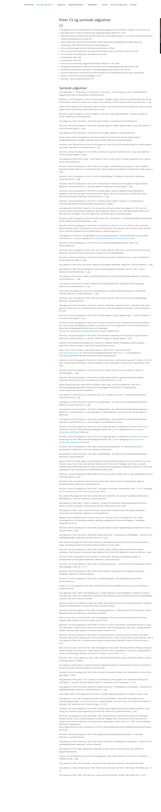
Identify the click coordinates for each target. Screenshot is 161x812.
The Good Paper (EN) (119, 5)
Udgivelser (61, 5)
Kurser (104, 5)
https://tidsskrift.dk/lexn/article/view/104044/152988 (114, 238)
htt (62, 331)
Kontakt (133, 5)
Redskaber (92, 5)
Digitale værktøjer (75, 5)
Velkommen (29, 5)
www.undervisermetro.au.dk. (70, 353)
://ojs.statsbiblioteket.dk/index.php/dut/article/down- (86, 331)
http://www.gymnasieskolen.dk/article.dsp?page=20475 (83, 491)
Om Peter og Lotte (44, 5)
